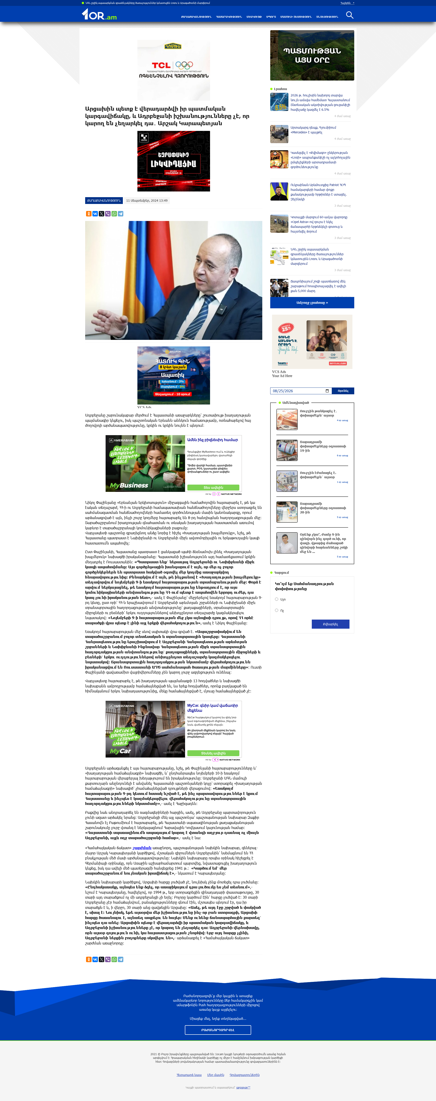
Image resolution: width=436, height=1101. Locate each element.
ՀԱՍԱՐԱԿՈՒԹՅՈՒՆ (229, 16)
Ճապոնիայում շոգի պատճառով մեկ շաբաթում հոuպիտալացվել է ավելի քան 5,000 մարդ (138, 2)
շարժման (142, 848)
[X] (101, 213)
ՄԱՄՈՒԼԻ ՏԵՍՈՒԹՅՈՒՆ (296, 16)
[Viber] (108, 213)
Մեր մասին (215, 1075)
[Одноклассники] (89, 213)
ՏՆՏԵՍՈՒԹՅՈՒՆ (327, 16)
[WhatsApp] (114, 213)
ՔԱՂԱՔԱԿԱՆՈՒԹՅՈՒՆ (196, 16)
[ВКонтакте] (95, 213)
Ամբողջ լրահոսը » (312, 302)
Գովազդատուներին (245, 1075)
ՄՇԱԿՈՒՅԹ (254, 16)
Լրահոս (280, 89)
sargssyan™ (243, 1087)
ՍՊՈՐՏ (271, 16)
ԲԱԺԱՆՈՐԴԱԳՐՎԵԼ (218, 1030)
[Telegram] (120, 213)
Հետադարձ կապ (189, 1075)
